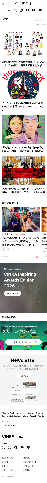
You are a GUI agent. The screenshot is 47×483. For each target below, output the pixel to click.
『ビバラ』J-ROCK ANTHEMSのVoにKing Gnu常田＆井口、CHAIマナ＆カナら (23, 106)
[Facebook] (27, 10)
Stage (39, 413)
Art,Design (15, 413)
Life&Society (15, 416)
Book (4, 416)
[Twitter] (15, 10)
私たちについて (7, 458)
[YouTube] (34, 10)
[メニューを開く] (44, 4)
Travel (33, 416)
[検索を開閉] (40, 4)
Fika (4, 425)
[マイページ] (3, 4)
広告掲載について (30, 462)
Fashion (41, 416)
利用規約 (27, 470)
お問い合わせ (28, 466)
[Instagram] (21, 10)
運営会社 (27, 458)
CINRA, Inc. (12, 436)
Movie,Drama (28, 413)
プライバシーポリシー (10, 470)
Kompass (12, 425)
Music (5, 413)
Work (25, 416)
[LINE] (40, 10)
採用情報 (5, 462)
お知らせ (5, 466)
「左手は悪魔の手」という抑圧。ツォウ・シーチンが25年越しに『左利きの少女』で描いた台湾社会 (21, 241)
